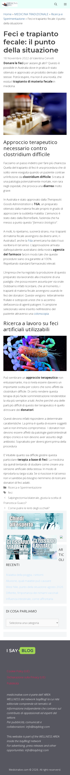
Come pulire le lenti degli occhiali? (29, 508)
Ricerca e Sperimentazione (25, 487)
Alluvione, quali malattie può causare (28, 581)
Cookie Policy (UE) (18, 671)
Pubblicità (13, 683)
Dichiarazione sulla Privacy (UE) (26, 677)
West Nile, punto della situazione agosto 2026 (34, 587)
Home (7, 14)
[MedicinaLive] (10, 4)
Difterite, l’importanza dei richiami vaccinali (32, 593)
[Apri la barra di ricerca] (55, 4)
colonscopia (41, 314)
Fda (30, 240)
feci (10, 492)
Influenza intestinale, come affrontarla (29, 599)
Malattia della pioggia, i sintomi (24, 575)
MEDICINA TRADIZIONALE (31, 14)
